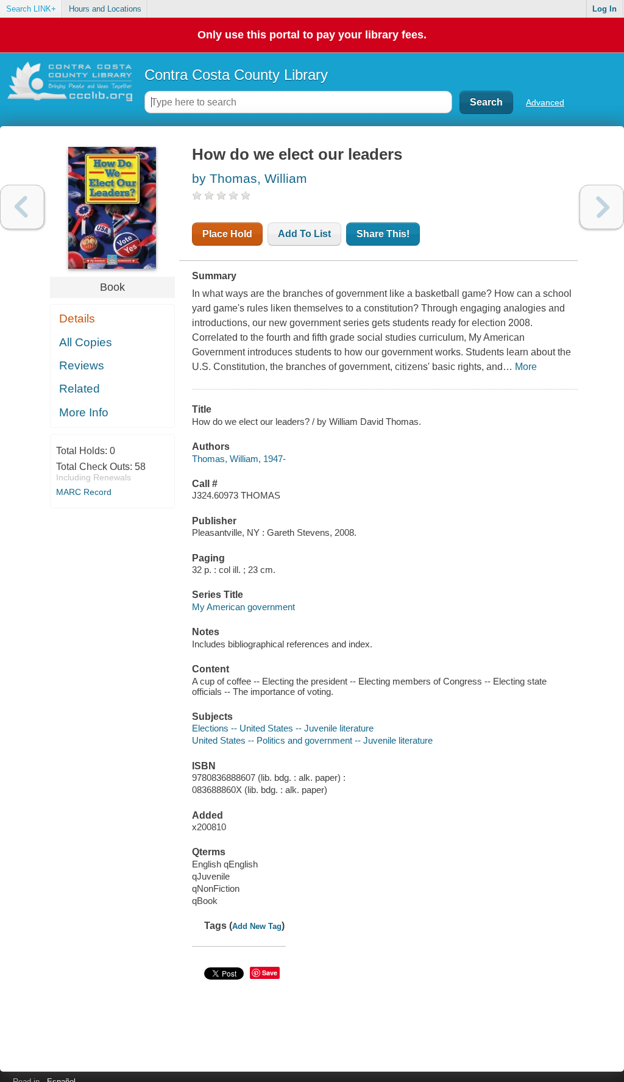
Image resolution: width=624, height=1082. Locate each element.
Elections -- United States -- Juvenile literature (283, 728)
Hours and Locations (105, 8)
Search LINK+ (31, 8)
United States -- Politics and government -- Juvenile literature (312, 740)
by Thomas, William (249, 178)
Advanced (545, 102)
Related (79, 388)
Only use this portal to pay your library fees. (312, 35)
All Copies (85, 342)
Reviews (81, 365)
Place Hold (227, 234)
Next (602, 207)
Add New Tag (257, 926)
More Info (83, 412)
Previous (22, 207)
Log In (604, 8)
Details (77, 318)
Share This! (383, 234)
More (526, 366)
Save (269, 972)
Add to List (304, 234)
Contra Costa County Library (236, 74)
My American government (243, 607)
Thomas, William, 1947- (239, 459)
